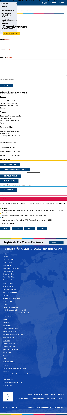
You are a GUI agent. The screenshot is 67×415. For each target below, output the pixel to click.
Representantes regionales (14, 169)
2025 (5, 229)
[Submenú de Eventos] (16, 6)
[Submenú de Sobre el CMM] (23, 0)
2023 (29, 229)
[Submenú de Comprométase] (11, 0)
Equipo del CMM (9, 164)
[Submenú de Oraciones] (16, 3)
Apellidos (37, 43)
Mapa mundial (9, 181)
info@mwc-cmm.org (8, 147)
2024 (17, 229)
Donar (6, 199)
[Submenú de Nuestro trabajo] (36, 0)
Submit (6, 85)
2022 (42, 229)
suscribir (56, 242)
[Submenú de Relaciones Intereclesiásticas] (59, 0)
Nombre (2, 43)
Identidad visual (10, 176)
